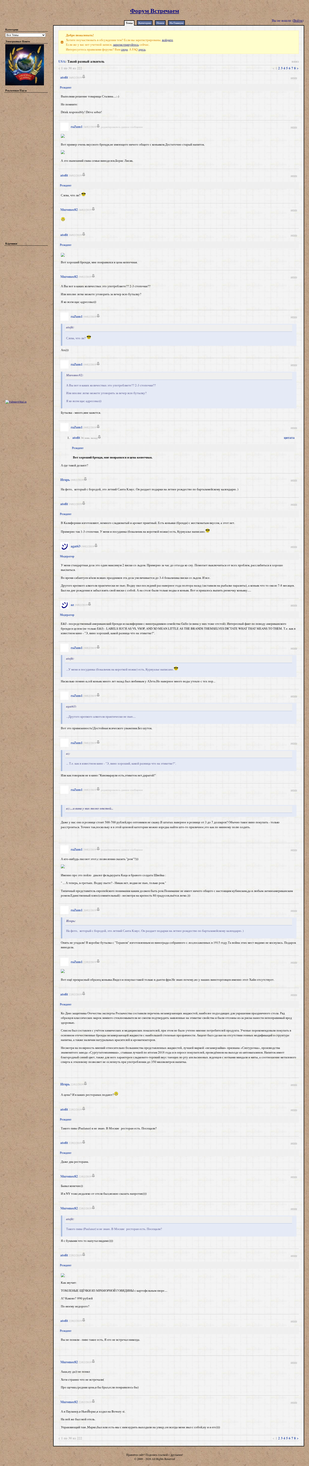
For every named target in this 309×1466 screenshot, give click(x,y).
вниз (295, 61)
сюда (124, 49)
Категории (145, 23)
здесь (142, 49)
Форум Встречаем (154, 10)
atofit (64, 77)
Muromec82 (69, 209)
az (72, 604)
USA (61, 61)
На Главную (176, 23)
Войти (297, 20)
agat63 (75, 546)
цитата (294, 77)
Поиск (160, 23)
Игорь (65, 479)
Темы (129, 23)
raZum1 (77, 126)
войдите (167, 40)
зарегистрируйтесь (126, 44)
